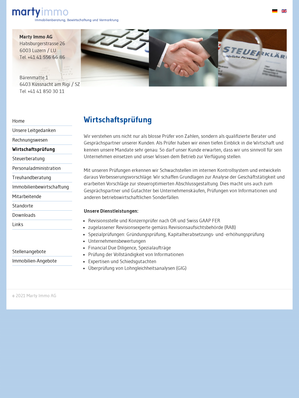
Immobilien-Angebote (34, 261)
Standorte (22, 206)
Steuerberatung (28, 158)
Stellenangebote (29, 251)
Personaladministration (36, 168)
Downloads (23, 215)
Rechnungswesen (30, 140)
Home (18, 121)
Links (17, 224)
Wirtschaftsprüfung (33, 149)
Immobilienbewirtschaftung (40, 187)
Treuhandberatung (31, 177)
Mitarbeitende (26, 196)
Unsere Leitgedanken (34, 130)
